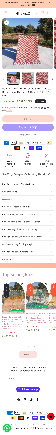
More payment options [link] (28, 134)
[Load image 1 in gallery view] (13, 78)
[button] (6, 12)
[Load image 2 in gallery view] (28, 78)
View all (28, 354)
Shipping (9, 110)
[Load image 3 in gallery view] (42, 78)
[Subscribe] (46, 378)
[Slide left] (3, 79)
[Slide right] (52, 79)
